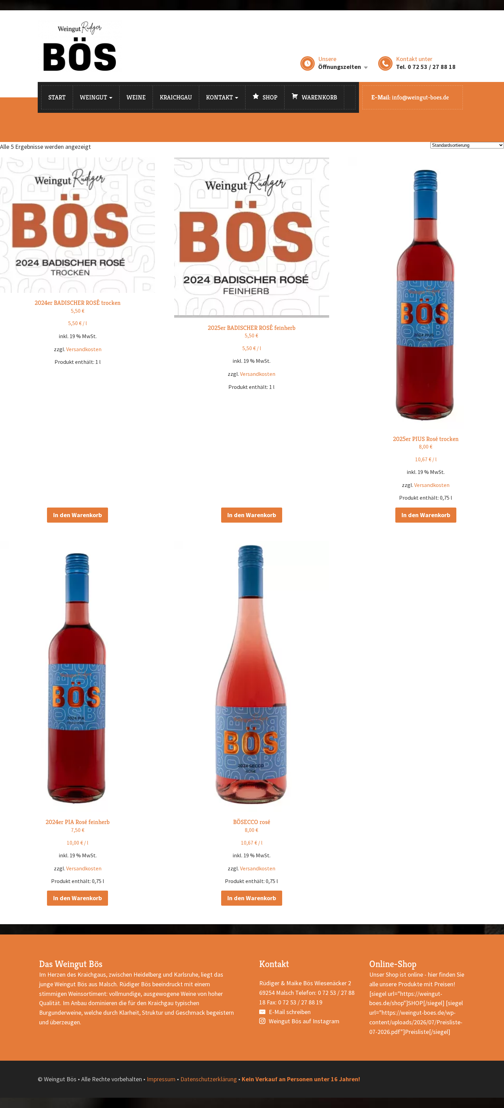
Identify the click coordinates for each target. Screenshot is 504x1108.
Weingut (93, 97)
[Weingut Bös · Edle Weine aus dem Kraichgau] (80, 46)
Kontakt (219, 97)
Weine (136, 97)
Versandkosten (83, 349)
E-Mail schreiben (290, 1012)
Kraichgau (176, 97)
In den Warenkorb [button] (77, 515)
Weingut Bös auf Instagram (304, 1021)
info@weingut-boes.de (420, 97)
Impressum (161, 1079)
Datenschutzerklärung (208, 1079)
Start (57, 97)
